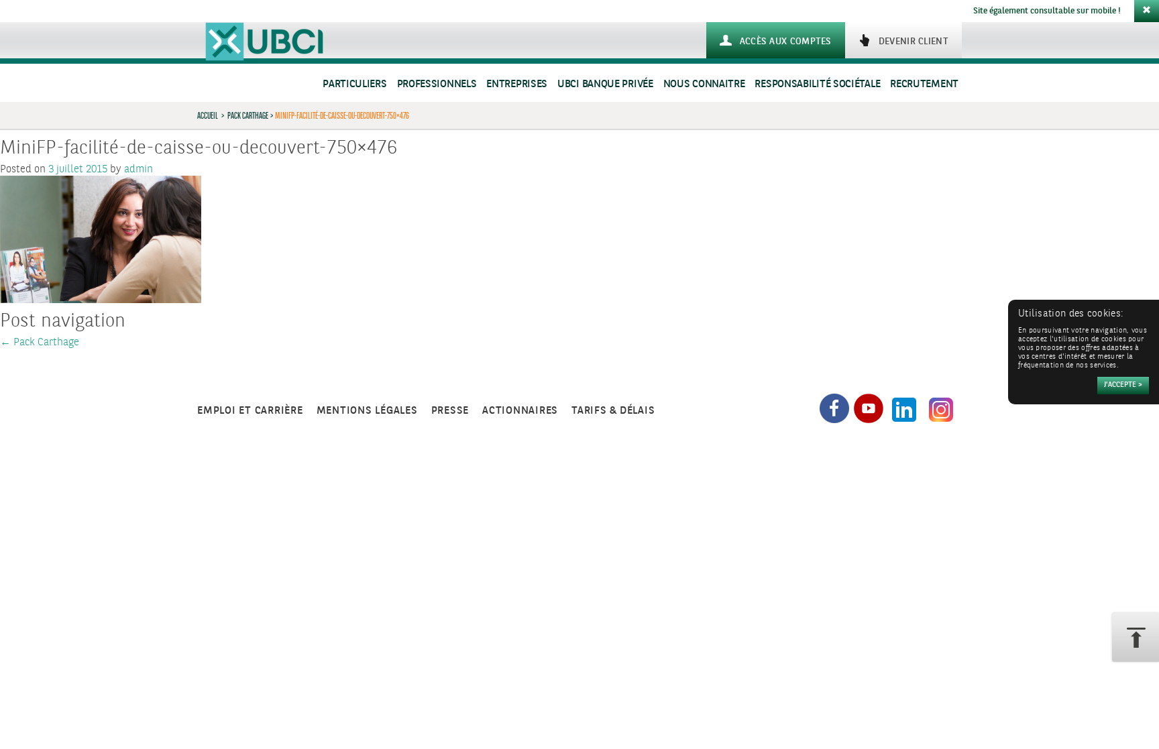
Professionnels (437, 84)
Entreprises (516, 84)
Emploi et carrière (250, 410)
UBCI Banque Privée (605, 84)
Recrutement (924, 84)
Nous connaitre (704, 84)
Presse (450, 410)
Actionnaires (520, 410)
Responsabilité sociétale (817, 84)
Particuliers (354, 84)
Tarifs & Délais (613, 410)
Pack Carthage (247, 115)
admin (138, 169)
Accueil (207, 115)
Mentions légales (367, 410)
